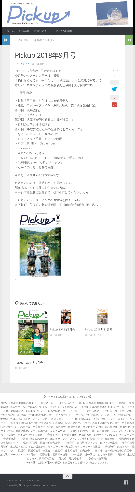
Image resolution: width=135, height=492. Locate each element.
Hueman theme (48, 485)
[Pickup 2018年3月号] (67, 316)
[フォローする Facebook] (126, 482)
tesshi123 (24, 64)
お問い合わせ (42, 31)
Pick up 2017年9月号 (29, 362)
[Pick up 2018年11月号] (102, 316)
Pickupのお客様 (63, 31)
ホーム (10, 31)
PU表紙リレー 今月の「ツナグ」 (35, 40)
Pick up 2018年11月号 (98, 329)
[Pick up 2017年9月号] (32, 333)
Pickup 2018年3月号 (62, 329)
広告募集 (24, 31)
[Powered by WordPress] (20, 485)
